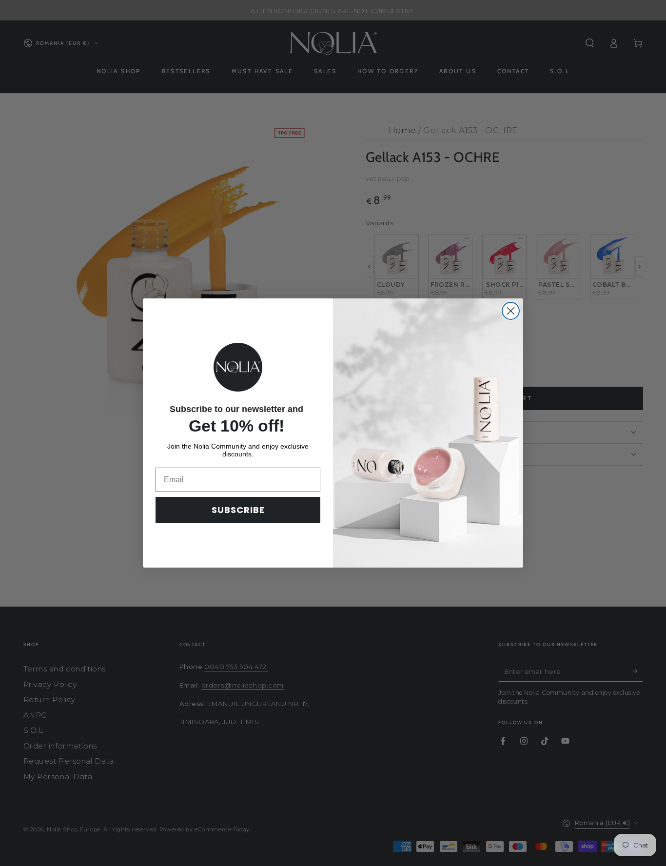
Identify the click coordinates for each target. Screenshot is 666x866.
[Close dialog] (510, 310)
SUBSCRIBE (238, 510)
